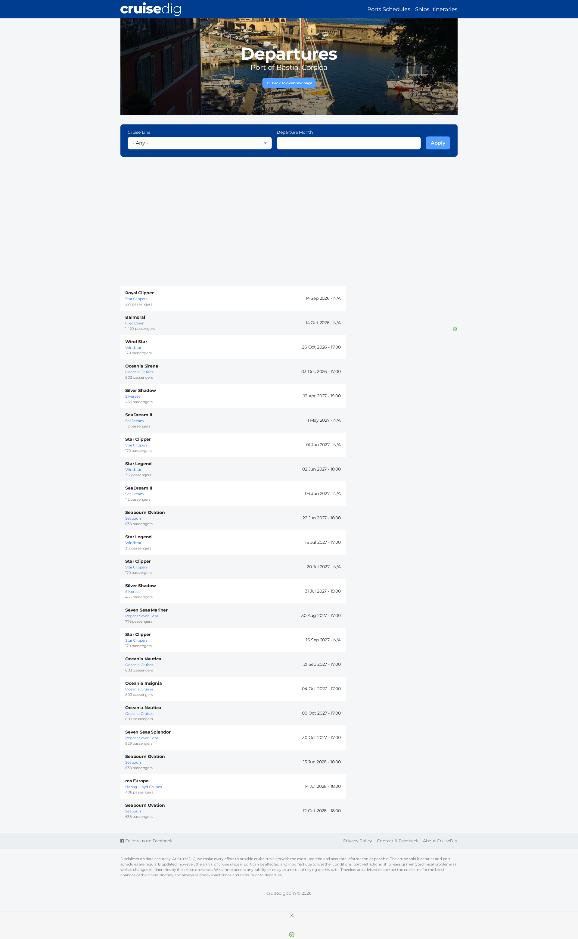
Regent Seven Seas (141, 616)
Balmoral (135, 317)
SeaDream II (138, 415)
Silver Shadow (140, 390)
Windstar (133, 347)
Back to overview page (292, 83)
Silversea (133, 396)
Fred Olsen (134, 323)
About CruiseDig (440, 841)
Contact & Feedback (397, 841)
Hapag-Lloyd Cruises (143, 786)
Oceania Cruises (139, 372)
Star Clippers (136, 298)
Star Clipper (138, 439)
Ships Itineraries (436, 9)
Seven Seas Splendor (148, 732)
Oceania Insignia (143, 683)
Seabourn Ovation (145, 512)
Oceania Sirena (141, 366)
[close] (291, 915)
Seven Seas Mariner (146, 610)
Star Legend (138, 463)
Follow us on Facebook (148, 841)
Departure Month (295, 132)
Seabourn (133, 518)
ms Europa (137, 781)
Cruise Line (139, 132)
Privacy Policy (357, 841)
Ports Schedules (388, 9)
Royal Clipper (139, 293)
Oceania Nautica (143, 659)
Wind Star (136, 341)
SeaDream (134, 420)
